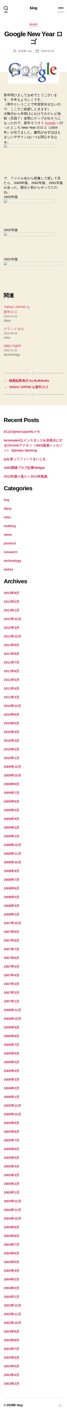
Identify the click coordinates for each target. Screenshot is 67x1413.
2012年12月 (12, 619)
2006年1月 (11, 1097)
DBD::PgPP (12, 346)
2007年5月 (11, 966)
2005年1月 (11, 1192)
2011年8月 (11, 654)
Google (50, 123)
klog (33, 8)
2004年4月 (11, 1270)
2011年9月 (11, 645)
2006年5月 (11, 1062)
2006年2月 (11, 1088)
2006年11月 (12, 1010)
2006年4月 (11, 1071)
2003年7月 (11, 1349)
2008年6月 (11, 888)
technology (12, 561)
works (8, 569)
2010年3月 (11, 740)
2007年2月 (11, 992)
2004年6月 (11, 1253)
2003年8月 (11, 1340)
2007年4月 (11, 975)
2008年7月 (11, 879)
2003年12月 (12, 1305)
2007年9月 (11, 932)
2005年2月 (11, 1184)
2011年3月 (11, 697)
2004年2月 (11, 1288)
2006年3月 (11, 1079)
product (10, 543)
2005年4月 (11, 1166)
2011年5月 (11, 680)
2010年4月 (11, 732)
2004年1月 (11, 1297)
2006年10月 (12, 1019)
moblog (9, 526)
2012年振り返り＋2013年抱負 (25, 476)
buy (6, 500)
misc (7, 517)
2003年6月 (11, 1357)
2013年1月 (11, 610)
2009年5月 (11, 810)
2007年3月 (11, 984)
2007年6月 (11, 958)
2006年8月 (11, 1036)
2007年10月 (12, 923)
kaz (30, 51)
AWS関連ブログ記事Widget (24, 468)
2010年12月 (12, 706)
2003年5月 (11, 1366)
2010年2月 (11, 749)
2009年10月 (12, 775)
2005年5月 (11, 1158)
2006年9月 (11, 1027)
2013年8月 (11, 593)
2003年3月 (11, 1383)
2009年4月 (11, 819)
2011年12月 (12, 636)
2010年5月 (11, 723)
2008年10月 (12, 862)
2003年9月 (11, 1331)
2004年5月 (11, 1262)
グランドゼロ (14, 329)
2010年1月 (11, 758)
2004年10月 (12, 1218)
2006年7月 (11, 1045)
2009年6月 (11, 801)
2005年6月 (11, 1149)
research (10, 552)
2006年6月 (11, 1053)
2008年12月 (12, 845)
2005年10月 (12, 1114)
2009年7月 (11, 793)
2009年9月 (11, 784)
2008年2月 (11, 914)
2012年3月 (11, 627)
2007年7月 (11, 949)
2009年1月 (11, 836)
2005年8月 (11, 1131)
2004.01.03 (47, 51)
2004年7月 (11, 1244)
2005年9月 (11, 1123)
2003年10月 (12, 1323)
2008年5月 (11, 897)
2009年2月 (11, 827)
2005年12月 (12, 1105)
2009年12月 (12, 767)
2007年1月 (11, 1001)
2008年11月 (12, 853)
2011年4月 (11, 688)
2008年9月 (11, 871)
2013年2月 (11, 601)
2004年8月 (11, 1236)
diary (33, 24)
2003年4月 (11, 1375)
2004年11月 (12, 1210)
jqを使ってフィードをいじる (25, 459)
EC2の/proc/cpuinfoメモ (22, 432)
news (8, 535)
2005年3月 (11, 1175)
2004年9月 (11, 1227)
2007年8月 (11, 940)
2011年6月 (11, 671)
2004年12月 (12, 1201)
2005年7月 (11, 1140)
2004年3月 (11, 1279)
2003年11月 (12, 1314)
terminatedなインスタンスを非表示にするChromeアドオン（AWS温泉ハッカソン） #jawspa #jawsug (33, 445)
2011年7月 (11, 662)
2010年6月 (11, 714)
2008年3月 (11, 906)
